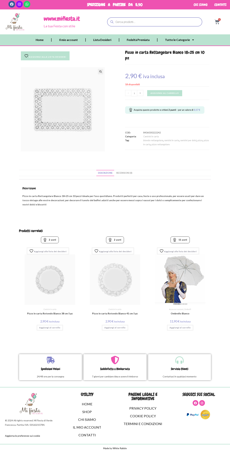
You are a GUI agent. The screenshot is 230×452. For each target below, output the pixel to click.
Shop (87, 412)
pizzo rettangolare (161, 144)
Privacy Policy (142, 408)
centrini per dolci (188, 140)
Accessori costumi (176, 309)
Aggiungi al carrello (165, 93)
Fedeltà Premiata (138, 40)
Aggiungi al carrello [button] (49, 327)
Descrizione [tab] (105, 173)
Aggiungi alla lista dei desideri (50, 251)
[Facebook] (11, 4)
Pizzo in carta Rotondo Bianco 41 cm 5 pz (115, 313)
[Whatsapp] (27, 4)
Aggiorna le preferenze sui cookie (22, 435)
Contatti (220, 5)
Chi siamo (201, 5)
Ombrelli (187, 309)
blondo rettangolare (153, 140)
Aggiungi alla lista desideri (47, 57)
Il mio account (68, 40)
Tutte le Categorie (177, 40)
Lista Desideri (102, 40)
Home (40, 40)
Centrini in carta (151, 136)
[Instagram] (19, 4)
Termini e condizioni (143, 424)
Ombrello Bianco (180, 313)
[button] (100, 71)
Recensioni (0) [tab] (124, 173)
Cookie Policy (143, 416)
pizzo (200, 140)
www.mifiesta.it (62, 19)
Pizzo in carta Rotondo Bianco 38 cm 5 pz (50, 313)
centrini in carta (171, 140)
